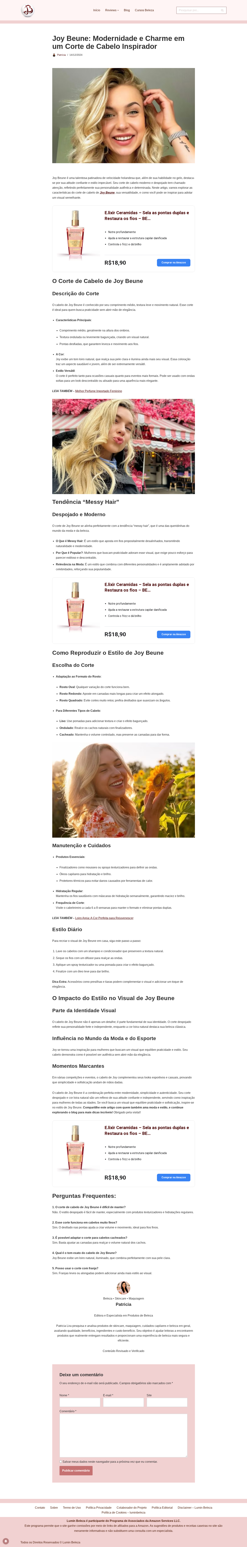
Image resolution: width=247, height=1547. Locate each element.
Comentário (67, 1411)
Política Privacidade (99, 1507)
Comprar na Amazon (173, 262)
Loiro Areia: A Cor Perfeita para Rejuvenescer (104, 918)
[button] (118, 10)
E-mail (108, 1395)
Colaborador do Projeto (132, 1507)
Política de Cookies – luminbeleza (123, 1512)
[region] (200, 1518)
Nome (64, 1395)
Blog (127, 10)
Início (96, 10)
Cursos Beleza (144, 10)
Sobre (54, 1507)
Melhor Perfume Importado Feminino (98, 391)
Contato (40, 1507)
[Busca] (222, 10)
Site (149, 1395)
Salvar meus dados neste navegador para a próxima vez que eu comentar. (110, 1461)
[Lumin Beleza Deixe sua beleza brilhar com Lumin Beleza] (27, 10)
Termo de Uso (72, 1507)
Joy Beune (107, 192)
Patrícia (61, 54)
